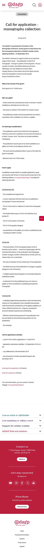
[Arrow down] (40, 415)
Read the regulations (9, 373)
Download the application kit (11, 368)
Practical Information (22, 535)
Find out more (22, 507)
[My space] (40, 5)
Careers (22, 539)
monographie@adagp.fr (23, 177)
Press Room (22, 542)
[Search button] (34, 5)
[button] (3, 5)
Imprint (22, 546)
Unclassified (22, 14)
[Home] (15, 5)
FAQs (22, 531)
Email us (22, 459)
